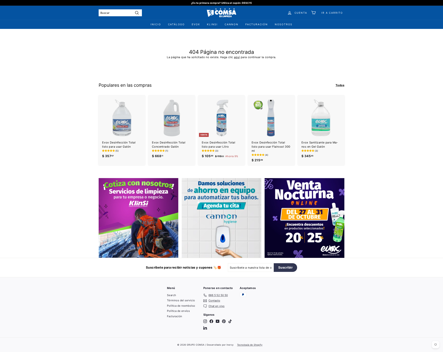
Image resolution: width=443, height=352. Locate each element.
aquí (237, 57)
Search (171, 295)
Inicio (156, 24)
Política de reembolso (181, 305)
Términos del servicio (181, 300)
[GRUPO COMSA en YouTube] (217, 321)
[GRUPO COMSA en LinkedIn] (205, 328)
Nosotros (283, 24)
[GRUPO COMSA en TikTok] (230, 321)
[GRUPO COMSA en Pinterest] (224, 321)
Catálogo (176, 24)
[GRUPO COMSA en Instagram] (205, 321)
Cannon (231, 24)
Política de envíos (178, 311)
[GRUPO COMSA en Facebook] (211, 321)
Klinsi (212, 24)
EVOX (196, 24)
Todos (340, 85)
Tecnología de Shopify (249, 344)
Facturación (256, 24)
